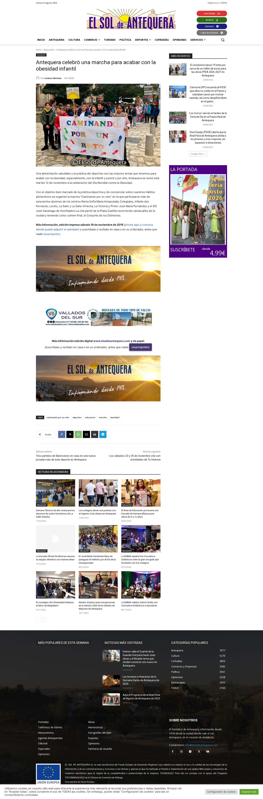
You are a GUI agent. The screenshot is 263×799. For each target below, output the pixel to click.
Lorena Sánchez (53, 78)
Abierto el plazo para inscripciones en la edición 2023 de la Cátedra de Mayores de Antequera (97, 605)
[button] (222, 40)
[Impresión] (94, 434)
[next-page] (44, 619)
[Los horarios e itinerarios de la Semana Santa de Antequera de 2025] (111, 681)
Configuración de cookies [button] (221, 791)
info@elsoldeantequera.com (201, 745)
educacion (90, 417)
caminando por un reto (57, 417)
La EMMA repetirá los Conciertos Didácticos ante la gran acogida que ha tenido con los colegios (140, 559)
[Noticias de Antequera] (131, 19)
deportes (77, 417)
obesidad (114, 417)
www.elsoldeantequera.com (111, 341)
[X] (70, 434)
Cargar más (197, 153)
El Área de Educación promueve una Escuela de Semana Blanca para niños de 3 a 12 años (139, 513)
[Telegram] (102, 434)
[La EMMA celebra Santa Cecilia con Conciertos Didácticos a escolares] (140, 584)
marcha (103, 417)
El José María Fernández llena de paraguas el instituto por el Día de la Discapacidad (97, 559)
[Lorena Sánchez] (38, 78)
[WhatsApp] (78, 434)
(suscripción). (52, 234)
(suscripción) (140, 347)
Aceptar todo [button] (249, 791)
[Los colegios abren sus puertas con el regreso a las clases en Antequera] (98, 493)
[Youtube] (207, 751)
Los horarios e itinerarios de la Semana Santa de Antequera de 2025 (141, 680)
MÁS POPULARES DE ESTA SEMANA (63, 643)
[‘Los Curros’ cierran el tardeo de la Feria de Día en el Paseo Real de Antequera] (177, 118)
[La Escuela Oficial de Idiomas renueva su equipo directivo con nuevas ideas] (55, 538)
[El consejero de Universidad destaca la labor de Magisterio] (55, 584)
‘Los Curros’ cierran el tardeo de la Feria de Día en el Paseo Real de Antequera (208, 117)
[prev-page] (38, 619)
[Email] (86, 434)
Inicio (38, 49)
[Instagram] (181, 751)
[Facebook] (61, 434)
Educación (49, 49)
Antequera (84, 505)
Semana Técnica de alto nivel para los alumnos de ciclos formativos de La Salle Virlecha (55, 513)
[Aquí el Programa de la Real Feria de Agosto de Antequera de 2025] (111, 699)
